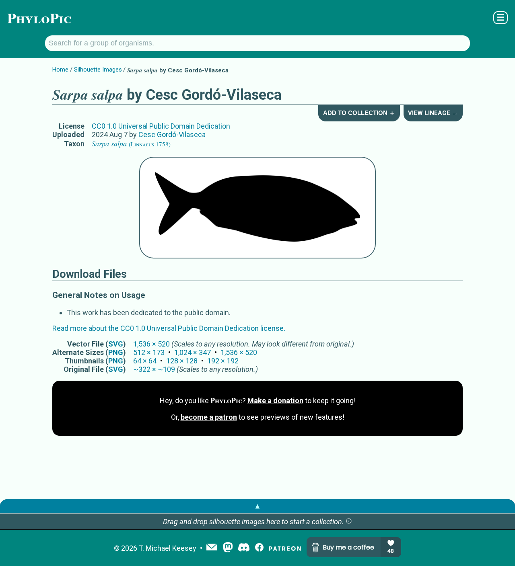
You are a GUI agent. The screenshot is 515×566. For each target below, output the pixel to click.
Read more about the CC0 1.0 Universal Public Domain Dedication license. (168, 328)
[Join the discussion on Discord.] (243, 548)
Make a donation (275, 400)
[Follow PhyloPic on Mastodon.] (228, 548)
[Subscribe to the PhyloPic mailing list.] (211, 547)
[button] (349, 521)
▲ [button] (257, 506)
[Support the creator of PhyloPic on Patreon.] (285, 548)
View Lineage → (433, 113)
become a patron (209, 417)
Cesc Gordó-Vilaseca (172, 134)
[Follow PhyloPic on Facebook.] (259, 548)
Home (60, 69)
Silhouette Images (98, 69)
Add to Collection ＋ (359, 112)
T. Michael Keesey (167, 548)
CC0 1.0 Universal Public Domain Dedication (161, 126)
